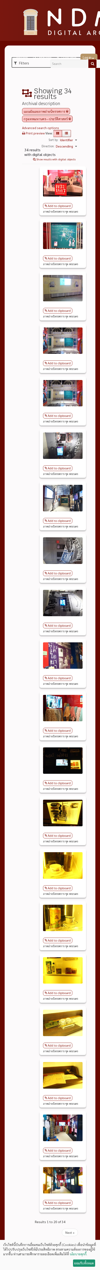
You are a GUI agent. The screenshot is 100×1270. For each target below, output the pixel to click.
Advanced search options (40, 128)
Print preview (35, 133)
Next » (69, 1232)
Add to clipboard (59, 206)
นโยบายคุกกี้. (78, 1254)
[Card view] (57, 133)
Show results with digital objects (56, 159)
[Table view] (66, 133)
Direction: (48, 146)
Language (44, 58)
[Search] (92, 64)
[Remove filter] (67, 111)
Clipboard (20, 58)
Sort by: (53, 140)
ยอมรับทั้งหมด (84, 1263)
